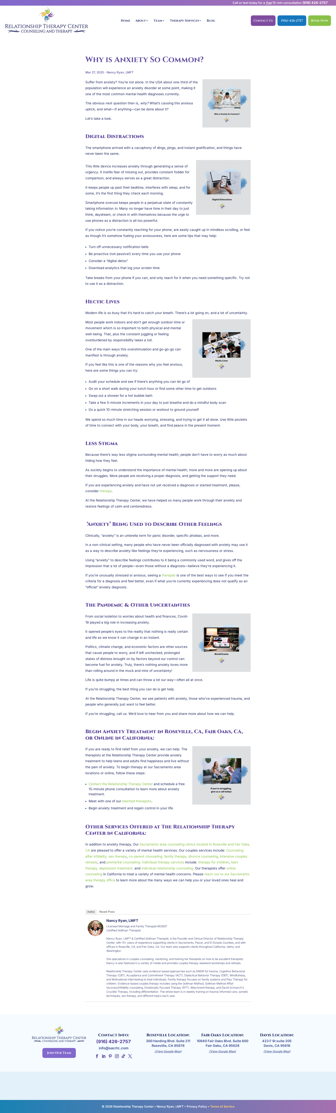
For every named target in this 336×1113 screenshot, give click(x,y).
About (140, 20)
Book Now (319, 20)
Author (91, 911)
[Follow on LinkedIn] (103, 1056)
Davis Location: (277, 1035)
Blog (211, 20)
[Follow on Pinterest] (110, 1056)
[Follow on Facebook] (97, 1056)
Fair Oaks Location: (222, 1035)
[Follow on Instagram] (117, 1056)
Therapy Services (184, 20)
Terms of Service (222, 1106)
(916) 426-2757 (315, 3)
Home (125, 20)
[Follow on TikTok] (123, 1056)
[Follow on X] (130, 1056)
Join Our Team (59, 1053)
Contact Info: (113, 1035)
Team (158, 20)
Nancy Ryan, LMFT (122, 921)
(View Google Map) (168, 1051)
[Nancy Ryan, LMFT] (95, 933)
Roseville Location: (168, 1035)
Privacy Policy (197, 1106)
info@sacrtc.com (113, 1048)
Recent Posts (107, 911)
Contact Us (263, 20)
